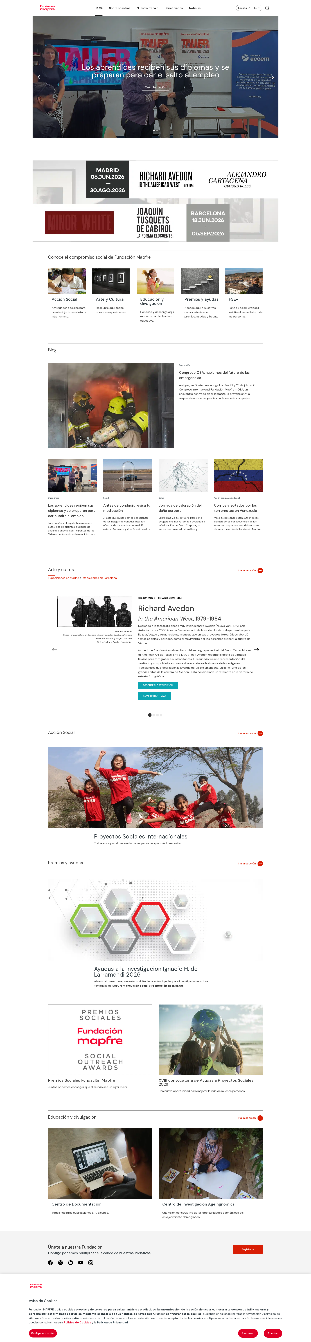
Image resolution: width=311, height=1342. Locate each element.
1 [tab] (150, 715)
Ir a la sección (247, 570)
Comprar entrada (154, 695)
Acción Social (64, 299)
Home (99, 8)
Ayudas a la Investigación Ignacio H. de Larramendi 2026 (145, 971)
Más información (155, 87)
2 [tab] (153, 715)
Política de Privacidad (112, 1322)
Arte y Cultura (110, 299)
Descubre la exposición (158, 685)
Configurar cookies (43, 1333)
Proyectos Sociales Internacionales (140, 836)
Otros (50, 498)
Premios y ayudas (201, 299)
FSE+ (233, 299)
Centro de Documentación (77, 1204)
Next (256, 650)
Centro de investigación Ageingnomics (198, 1204)
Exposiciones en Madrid (63, 578)
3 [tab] (157, 715)
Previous (54, 650)
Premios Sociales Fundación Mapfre (81, 1080)
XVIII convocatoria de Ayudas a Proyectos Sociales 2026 (206, 1082)
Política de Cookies (77, 1322)
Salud (106, 498)
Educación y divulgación (152, 301)
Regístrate (248, 1249)
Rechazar (248, 1333)
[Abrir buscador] (267, 8)
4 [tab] (161, 715)
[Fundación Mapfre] (47, 8)
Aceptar (273, 1333)
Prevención (184, 365)
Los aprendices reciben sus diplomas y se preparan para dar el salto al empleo (155, 71)
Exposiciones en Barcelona (99, 578)
